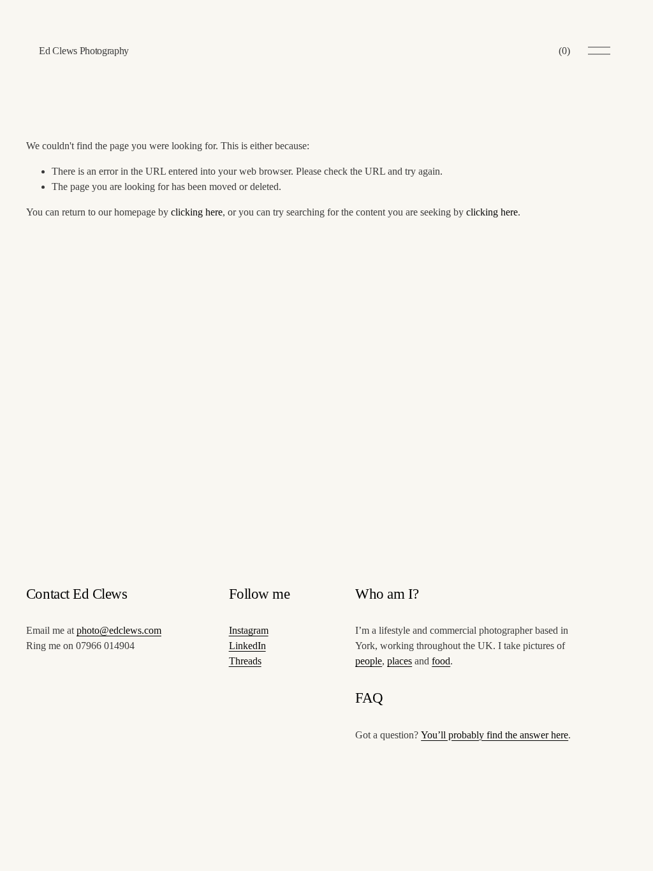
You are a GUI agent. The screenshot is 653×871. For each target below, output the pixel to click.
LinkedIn (247, 645)
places (399, 660)
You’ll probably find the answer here (494, 734)
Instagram (248, 630)
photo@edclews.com (119, 630)
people (368, 660)
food (441, 660)
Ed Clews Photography (84, 50)
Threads (245, 660)
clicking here (197, 212)
